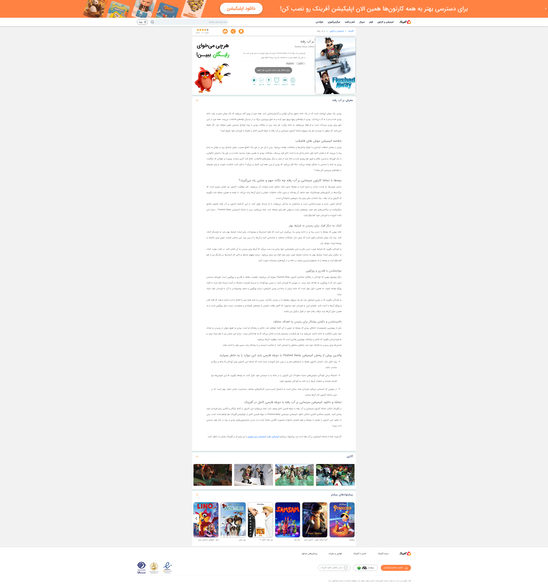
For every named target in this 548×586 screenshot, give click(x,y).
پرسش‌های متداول (309, 553)
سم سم (297, 539)
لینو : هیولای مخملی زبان (208, 539)
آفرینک (350, 31)
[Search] (152, 22)
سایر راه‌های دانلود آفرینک (331, 567)
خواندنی (319, 22)
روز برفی (242, 539)
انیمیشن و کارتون (385, 22)
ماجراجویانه (290, 63)
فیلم (371, 22)
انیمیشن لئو (273, 436)
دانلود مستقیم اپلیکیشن (393, 567)
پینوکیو (352, 539)
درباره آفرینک (383, 553)
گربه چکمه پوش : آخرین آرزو (315, 539)
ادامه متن (264, 57)
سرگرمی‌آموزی (334, 22)
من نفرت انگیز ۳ (266, 539)
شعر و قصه (350, 22)
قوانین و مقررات (335, 553)
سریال (362, 22)
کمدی (300, 63)
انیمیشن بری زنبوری (257, 436)
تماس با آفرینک (359, 553)
